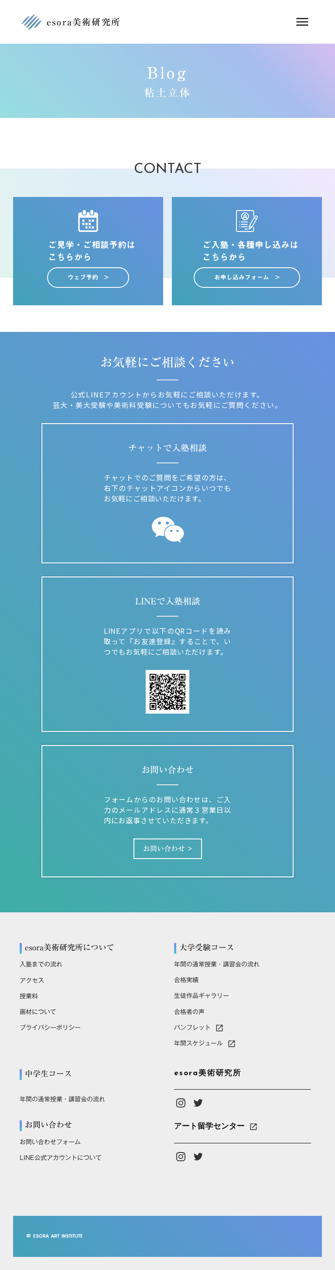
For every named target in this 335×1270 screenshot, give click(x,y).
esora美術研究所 (208, 1073)
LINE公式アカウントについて (61, 1158)
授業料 (29, 996)
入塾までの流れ (41, 964)
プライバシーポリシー (50, 1028)
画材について (38, 1012)
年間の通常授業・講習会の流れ (217, 964)
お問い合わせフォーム (50, 1142)
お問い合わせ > (167, 849)
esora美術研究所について (69, 947)
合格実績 (186, 980)
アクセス (32, 980)
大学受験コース (206, 947)
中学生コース (48, 1074)
